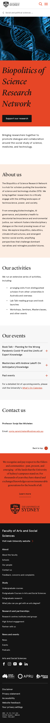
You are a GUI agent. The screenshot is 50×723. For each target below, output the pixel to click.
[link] (17, 12)
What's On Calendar (32, 388)
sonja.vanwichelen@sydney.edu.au (26, 431)
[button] (40, 4)
